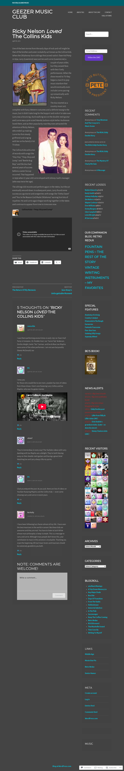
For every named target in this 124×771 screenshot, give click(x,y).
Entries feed (89, 706)
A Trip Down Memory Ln (97, 589)
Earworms (89, 324)
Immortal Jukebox (95, 608)
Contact (108, 12)
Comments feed (91, 712)
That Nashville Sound (96, 627)
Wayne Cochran (91, 203)
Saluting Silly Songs (93, 333)
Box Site (91, 595)
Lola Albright (90, 215)
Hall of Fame (107, 16)
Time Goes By (93, 630)
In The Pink (92, 611)
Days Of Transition (95, 599)
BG (28, 368)
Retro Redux (92, 620)
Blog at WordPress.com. (62, 766)
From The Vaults (94, 602)
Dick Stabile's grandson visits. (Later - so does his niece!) (95, 425)
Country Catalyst (91, 318)
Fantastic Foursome (92, 327)
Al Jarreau (89, 218)
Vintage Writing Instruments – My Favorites (97, 278)
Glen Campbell (90, 212)
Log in (87, 699)
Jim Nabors (89, 199)
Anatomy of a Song (92, 315)
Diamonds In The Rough (94, 321)
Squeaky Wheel (91, 337)
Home (70, 12)
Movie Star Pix (90, 660)
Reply (19, 359)
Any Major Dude (94, 592)
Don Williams (90, 206)
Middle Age (89, 654)
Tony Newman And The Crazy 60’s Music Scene (96, 123)
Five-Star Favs (90, 330)
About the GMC (94, 12)
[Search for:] (96, 34)
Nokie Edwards (91, 190)
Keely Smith (89, 193)
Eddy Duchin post (98, 409)
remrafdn (31, 326)
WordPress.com (91, 718)
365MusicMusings (95, 586)
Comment (59, 595)
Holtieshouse (93, 605)
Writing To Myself (95, 633)
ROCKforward (93, 623)
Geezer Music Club (32, 14)
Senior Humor (90, 673)
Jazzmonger (93, 614)
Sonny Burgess (91, 209)
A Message (101, 170)
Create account (91, 693)
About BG (80, 12)
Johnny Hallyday (91, 196)
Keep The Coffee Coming (97, 617)
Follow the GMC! (94, 57)
